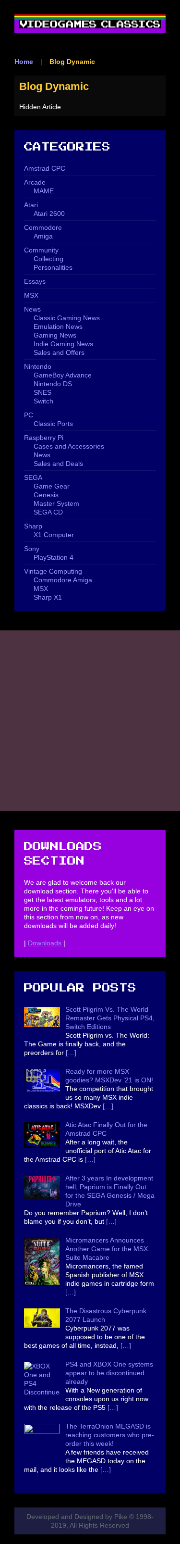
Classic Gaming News (67, 318)
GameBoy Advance (63, 375)
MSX (31, 295)
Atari (31, 205)
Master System (56, 503)
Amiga (43, 236)
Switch (43, 401)
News (32, 309)
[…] (71, 1052)
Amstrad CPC (44, 168)
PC (28, 415)
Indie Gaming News (63, 344)
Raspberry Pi (43, 437)
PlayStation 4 (53, 557)
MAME (44, 191)
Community (41, 250)
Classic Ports (53, 423)
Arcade (35, 182)
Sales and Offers (59, 352)
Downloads (44, 943)
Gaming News (55, 335)
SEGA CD (48, 512)
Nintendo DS (53, 384)
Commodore (43, 227)
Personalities (53, 267)
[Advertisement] (90, 720)
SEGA (33, 477)
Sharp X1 (48, 597)
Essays (35, 281)
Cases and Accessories (69, 446)
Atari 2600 (49, 213)
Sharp (33, 526)
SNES (42, 392)
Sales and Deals (58, 463)
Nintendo (37, 366)
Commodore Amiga (63, 580)
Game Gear (52, 486)
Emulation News (58, 326)
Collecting (48, 259)
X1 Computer (54, 535)
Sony (31, 548)
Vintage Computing (53, 571)
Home (23, 61)
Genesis (46, 495)
